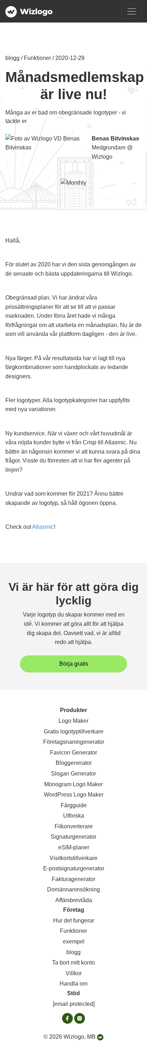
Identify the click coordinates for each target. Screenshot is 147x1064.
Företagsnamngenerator (73, 742)
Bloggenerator (74, 763)
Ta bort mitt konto (73, 963)
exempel (74, 941)
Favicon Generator (73, 753)
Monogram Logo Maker (73, 784)
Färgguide (74, 805)
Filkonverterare (74, 826)
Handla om (73, 984)
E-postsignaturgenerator (73, 868)
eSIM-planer (73, 847)
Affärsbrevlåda (73, 900)
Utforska (73, 816)
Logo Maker (73, 721)
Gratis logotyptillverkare (73, 731)
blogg (73, 952)
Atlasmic (43, 527)
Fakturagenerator (73, 879)
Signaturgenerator (73, 837)
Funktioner (73, 931)
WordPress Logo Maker (73, 795)
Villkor (74, 973)
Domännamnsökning (73, 889)
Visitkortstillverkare (73, 858)
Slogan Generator (73, 774)
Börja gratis (73, 664)
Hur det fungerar (73, 920)
